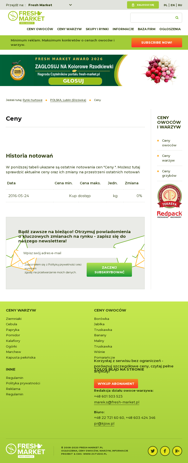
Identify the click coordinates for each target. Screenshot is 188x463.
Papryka (12, 330)
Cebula (11, 324)
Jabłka (99, 324)
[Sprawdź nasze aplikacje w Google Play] (177, 451)
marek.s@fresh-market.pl (116, 402)
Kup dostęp (80, 195)
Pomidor (13, 335)
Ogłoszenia (170, 29)
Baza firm (146, 29)
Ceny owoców (40, 29)
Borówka (101, 319)
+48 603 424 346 (140, 417)
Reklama (13, 389)
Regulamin (14, 378)
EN (173, 5)
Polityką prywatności (61, 264)
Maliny (99, 341)
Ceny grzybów (169, 173)
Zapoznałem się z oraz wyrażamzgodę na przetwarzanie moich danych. (53, 268)
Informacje (123, 29)
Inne (10, 369)
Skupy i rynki (97, 29)
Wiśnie (99, 352)
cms (79, 453)
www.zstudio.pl (95, 453)
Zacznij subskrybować (109, 269)
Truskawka (103, 330)
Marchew (13, 352)
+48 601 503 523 (108, 396)
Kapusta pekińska (20, 357)
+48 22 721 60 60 (109, 417)
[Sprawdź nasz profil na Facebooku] (165, 451)
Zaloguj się (145, 4)
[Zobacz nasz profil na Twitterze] (153, 451)
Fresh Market (40, 5)
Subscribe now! (156, 42)
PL (165, 5)
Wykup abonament (116, 384)
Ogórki (11, 346)
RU (180, 5)
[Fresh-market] (26, 17)
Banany (100, 335)
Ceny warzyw (69, 29)
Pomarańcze (104, 357)
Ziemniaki (14, 319)
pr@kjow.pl (104, 423)
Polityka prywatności (23, 383)
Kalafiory (13, 341)
